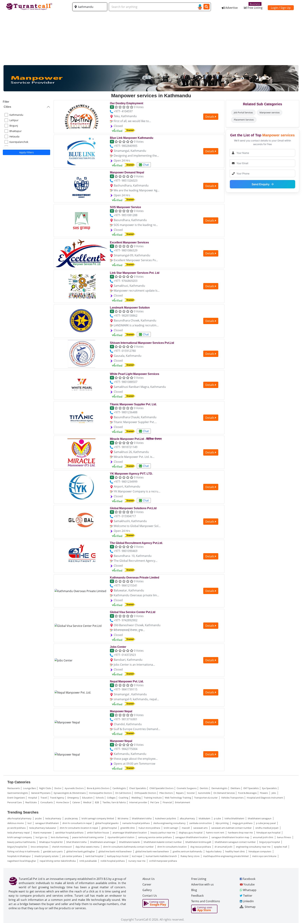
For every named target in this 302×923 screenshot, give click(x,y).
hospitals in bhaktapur (19, 856)
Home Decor (62, 802)
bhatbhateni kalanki (130, 842)
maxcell (186, 827)
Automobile (204, 792)
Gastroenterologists (17, 792)
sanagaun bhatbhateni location (191, 837)
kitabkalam (205, 818)
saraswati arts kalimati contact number (231, 827)
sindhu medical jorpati (267, 827)
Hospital (32, 797)
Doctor (58, 788)
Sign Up (286, 8)
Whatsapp (249, 890)
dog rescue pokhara (200, 846)
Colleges (111, 797)
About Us (148, 879)
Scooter (191, 792)
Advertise (231, 8)
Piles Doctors (166, 792)
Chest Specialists (137, 788)
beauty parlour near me (163, 832)
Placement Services (244, 119)
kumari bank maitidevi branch (161, 856)
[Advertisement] (151, 38)
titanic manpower (42, 832)
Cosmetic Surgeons (187, 788)
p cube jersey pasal (266, 823)
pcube (38, 818)
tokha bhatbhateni (235, 818)
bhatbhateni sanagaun (260, 818)
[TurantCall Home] (30, 6)
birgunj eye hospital (269, 842)
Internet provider (138, 802)
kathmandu (16, 114)
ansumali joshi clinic (263, 837)
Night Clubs (45, 788)
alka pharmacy (188, 818)
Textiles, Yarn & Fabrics (114, 802)
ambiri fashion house (98, 832)
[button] (90, 7)
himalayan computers (260, 851)
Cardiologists (119, 788)
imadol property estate (46, 856)
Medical (87, 802)
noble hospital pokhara (112, 860)
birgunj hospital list (17, 846)
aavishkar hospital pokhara (69, 832)
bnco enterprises (40, 846)
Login (274, 8)
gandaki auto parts (53, 851)
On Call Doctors (123, 792)
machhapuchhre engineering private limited (226, 856)
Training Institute (153, 797)
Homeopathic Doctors (100, 792)
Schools (100, 797)
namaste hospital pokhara (136, 823)
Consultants (46, 802)
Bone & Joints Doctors (98, 788)
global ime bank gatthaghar (80, 851)
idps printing (222, 823)
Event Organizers (16, 797)
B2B (97, 802)
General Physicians (41, 792)
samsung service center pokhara (155, 837)
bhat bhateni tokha (76, 842)
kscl (30, 823)
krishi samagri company (20, 837)
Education (87, 797)
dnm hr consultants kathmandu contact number (128, 846)
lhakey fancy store (190, 856)
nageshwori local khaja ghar (22, 860)
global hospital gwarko (107, 823)
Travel (44, 797)
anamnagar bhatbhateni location (130, 832)
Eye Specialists (269, 788)
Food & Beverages (247, 792)
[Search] (206, 6)
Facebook (248, 879)
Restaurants (13, 788)
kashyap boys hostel (118, 856)
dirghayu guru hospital (191, 832)
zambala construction (200, 823)
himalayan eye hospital (268, 832)
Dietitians (235, 788)
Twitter (247, 896)
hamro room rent (215, 832)
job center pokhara (72, 856)
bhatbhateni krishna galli (198, 842)
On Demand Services (224, 792)
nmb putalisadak (88, 860)
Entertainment (182, 802)
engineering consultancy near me (253, 846)
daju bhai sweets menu (88, 846)
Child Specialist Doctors (161, 788)
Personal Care (14, 802)
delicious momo (15, 823)
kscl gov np (42, 837)
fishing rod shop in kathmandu (23, 851)
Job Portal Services (243, 112)
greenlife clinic (127, 827)
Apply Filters (26, 152)
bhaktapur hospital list (51, 842)
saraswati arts (200, 827)
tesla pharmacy (53, 818)
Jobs (274, 792)
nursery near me (137, 860)
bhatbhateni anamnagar (103, 842)
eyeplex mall (280, 846)
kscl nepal (137, 856)
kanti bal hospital (94, 856)
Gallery (147, 890)
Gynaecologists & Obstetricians (70, 792)
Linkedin (248, 901)
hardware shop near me (240, 832)
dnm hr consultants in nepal (77, 823)
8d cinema (123, 818)
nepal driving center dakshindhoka (58, 860)
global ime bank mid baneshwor (115, 851)
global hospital (109, 827)
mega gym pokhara (242, 823)
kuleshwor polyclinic (166, 818)
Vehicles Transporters (232, 797)
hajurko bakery (214, 851)
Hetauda (14, 136)
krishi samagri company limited (98, 818)
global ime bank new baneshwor (152, 851)
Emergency (73, 797)
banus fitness (284, 837)
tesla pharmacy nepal (18, 832)
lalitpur (14, 120)
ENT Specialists (251, 788)
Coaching (123, 797)
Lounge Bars (29, 788)
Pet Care (155, 802)
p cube (217, 818)
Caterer (76, 802)
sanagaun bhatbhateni (47, 823)
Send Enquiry (260, 184)
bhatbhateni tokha (142, 818)
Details (210, 117)
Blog (194, 890)
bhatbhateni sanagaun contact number (235, 842)
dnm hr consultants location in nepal (79, 827)
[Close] (294, 914)
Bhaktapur (15, 131)
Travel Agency (57, 797)
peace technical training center (88, 837)
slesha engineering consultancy (169, 823)
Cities (7, 106)
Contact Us (149, 896)
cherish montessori (62, 846)
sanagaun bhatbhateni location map (230, 837)
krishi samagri (171, 827)
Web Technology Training (178, 797)
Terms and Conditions (205, 901)
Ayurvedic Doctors (74, 788)
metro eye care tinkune (264, 856)
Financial (167, 802)
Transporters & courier (206, 797)
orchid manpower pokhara (163, 860)
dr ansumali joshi (224, 846)
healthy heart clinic (235, 851)
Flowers (264, 792)
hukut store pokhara (150, 827)
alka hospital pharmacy (19, 818)
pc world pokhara (16, 827)
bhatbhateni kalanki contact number (163, 842)
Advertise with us (202, 884)
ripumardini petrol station (121, 837)
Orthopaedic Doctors (145, 792)
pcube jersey (71, 818)
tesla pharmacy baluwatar (43, 827)
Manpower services (270, 112)
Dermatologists (219, 788)
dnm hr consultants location (172, 846)
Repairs (180, 792)
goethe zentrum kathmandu (188, 851)
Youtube (249, 884)
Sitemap (250, 907)
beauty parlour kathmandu (21, 842)
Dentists (204, 788)
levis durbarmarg (60, 837)
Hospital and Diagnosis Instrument (265, 797)
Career (146, 884)
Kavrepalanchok (18, 142)
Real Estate (31, 802)
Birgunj (13, 125)
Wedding (136, 797)
